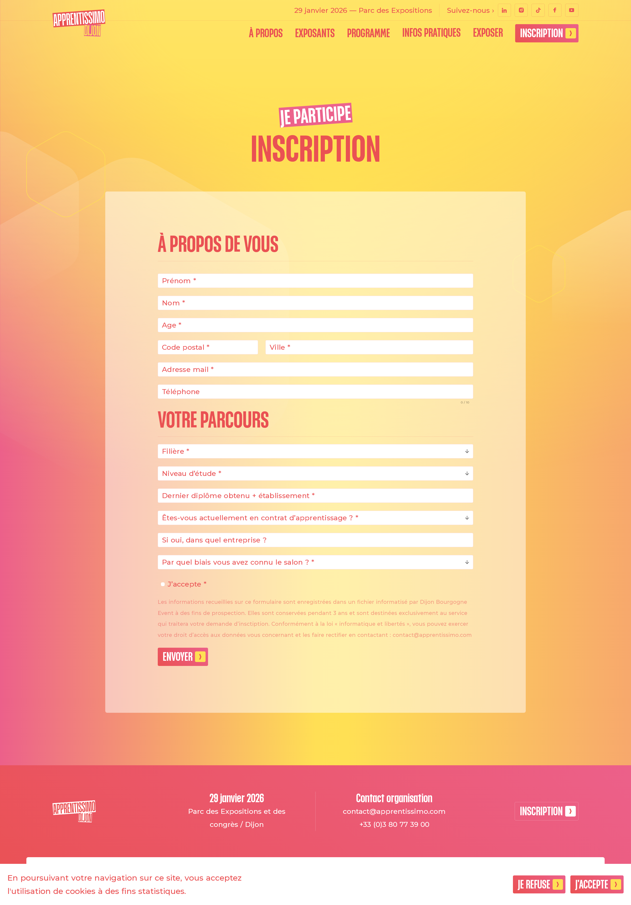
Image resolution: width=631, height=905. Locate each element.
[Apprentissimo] (79, 22)
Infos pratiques (431, 32)
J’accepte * (187, 584)
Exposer (488, 32)
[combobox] (315, 451)
